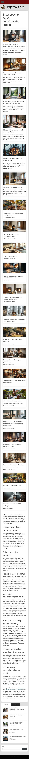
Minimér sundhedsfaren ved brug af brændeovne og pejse (13, 277)
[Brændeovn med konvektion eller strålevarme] (5, 717)
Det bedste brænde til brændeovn (12, 485)
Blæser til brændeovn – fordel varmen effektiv (13, 131)
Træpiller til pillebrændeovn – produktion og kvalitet (12, 235)
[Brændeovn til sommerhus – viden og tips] (5, 738)
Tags (15, 704)
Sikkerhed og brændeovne (12, 187)
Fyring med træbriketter (10, 256)
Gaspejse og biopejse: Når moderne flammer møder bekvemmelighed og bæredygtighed (13, 424)
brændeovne (22, 688)
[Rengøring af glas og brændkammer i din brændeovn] (5, 709)
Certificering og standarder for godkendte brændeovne (13, 102)
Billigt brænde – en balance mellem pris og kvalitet (13, 214)
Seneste (6, 704)
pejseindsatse (9, 689)
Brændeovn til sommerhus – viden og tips (13, 159)
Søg (3, 746)
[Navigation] (2, 2)
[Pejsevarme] (14, 7)
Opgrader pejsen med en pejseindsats (14, 319)
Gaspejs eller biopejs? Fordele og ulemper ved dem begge (13, 298)
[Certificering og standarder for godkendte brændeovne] (5, 724)
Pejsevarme (16, 757)
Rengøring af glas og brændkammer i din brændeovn (14, 45)
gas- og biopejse (17, 689)
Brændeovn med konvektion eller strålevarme (13, 74)
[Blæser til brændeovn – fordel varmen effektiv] (5, 731)
